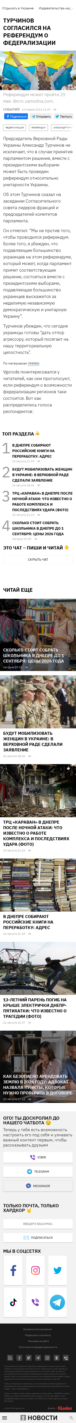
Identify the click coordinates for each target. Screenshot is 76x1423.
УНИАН (33, 363)
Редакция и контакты (38, 1335)
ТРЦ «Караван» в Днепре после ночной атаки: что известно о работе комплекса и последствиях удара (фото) (36, 833)
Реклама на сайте (38, 1341)
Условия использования (37, 1329)
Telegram (41, 1171)
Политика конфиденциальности (38, 1347)
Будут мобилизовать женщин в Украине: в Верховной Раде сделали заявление (42, 475)
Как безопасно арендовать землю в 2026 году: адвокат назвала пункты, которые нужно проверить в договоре (37, 1084)
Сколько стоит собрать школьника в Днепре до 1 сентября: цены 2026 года (38, 528)
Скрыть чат (38, 559)
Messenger (41, 1186)
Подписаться (42, 1238)
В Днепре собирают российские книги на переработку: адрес (33, 451)
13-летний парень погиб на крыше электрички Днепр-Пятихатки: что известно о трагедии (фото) (35, 1008)
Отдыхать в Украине (18, 8)
